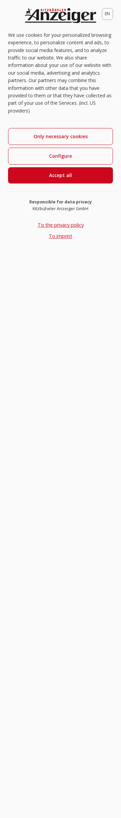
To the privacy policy (61, 225)
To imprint (60, 236)
